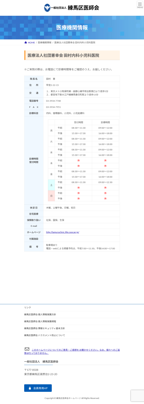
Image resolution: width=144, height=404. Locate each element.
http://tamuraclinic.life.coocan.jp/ (62, 232)
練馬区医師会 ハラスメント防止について (44, 335)
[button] (38, 388)
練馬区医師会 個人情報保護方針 (40, 314)
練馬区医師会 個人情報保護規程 (40, 321)
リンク (27, 307)
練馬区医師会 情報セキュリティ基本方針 (44, 328)
